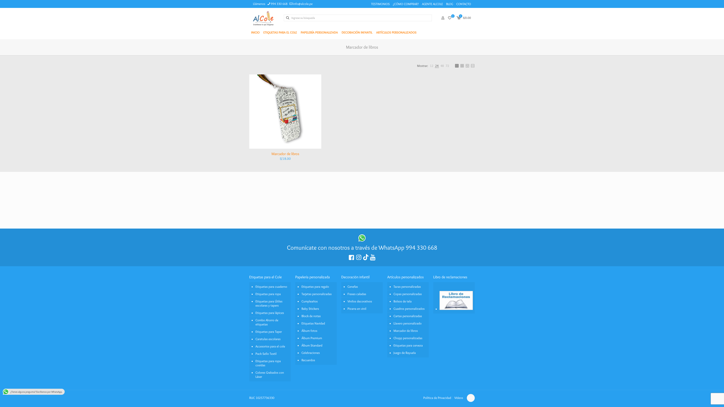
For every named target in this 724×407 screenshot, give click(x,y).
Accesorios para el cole (270, 346)
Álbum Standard (311, 345)
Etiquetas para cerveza (408, 345)
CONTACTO (463, 4)
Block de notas (311, 316)
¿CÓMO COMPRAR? (406, 4)
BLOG (449, 4)
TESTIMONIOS (380, 4)
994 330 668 (279, 4)
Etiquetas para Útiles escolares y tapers (268, 303)
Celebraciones (310, 353)
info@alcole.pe (303, 4)
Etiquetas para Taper (268, 332)
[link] (431, 66)
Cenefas (352, 286)
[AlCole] (263, 18)
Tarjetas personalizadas (316, 294)
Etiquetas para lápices (269, 313)
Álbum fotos (309, 331)
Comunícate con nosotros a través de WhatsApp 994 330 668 (362, 247)
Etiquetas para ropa (268, 294)
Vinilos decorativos (359, 301)
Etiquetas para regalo (315, 286)
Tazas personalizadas (407, 286)
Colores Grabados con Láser (269, 375)
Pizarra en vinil (356, 309)
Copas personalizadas (407, 294)
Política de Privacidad (437, 398)
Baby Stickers (310, 309)
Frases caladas (356, 294)
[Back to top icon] (471, 398)
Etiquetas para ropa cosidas (268, 363)
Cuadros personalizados (409, 309)
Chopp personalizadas (407, 338)
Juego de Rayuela (404, 353)
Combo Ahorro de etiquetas (266, 322)
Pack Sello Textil (266, 354)
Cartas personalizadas (407, 316)
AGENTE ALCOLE (432, 4)
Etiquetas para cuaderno (271, 286)
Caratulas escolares (268, 339)
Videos (458, 398)
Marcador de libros (285, 153)
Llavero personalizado (407, 323)
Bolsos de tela (402, 301)
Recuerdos (308, 360)
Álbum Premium (311, 338)
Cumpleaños (309, 301)
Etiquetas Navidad (313, 323)
